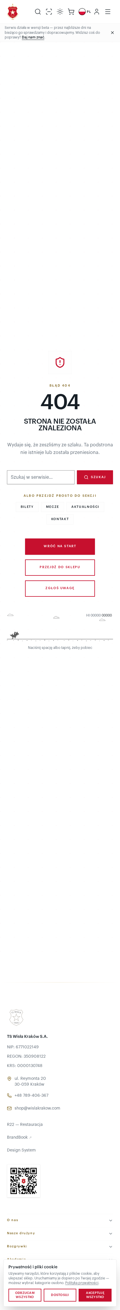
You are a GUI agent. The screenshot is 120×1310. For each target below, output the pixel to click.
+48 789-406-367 (31, 1096)
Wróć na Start (60, 546)
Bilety (27, 506)
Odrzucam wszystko (25, 1295)
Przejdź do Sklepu (60, 567)
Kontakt (60, 519)
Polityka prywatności (81, 1283)
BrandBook (19, 1137)
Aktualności (85, 506)
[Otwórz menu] (108, 11)
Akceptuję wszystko (95, 1295)
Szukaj (98, 477)
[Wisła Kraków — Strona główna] (12, 11)
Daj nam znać (33, 37)
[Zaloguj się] (96, 11)
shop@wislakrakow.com (37, 1108)
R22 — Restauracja (25, 1125)
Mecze (52, 506)
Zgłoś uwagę (60, 588)
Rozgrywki (17, 1246)
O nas (12, 1220)
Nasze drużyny (21, 1233)
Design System (21, 1150)
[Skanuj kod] (49, 11)
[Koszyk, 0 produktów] (71, 11)
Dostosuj (60, 1295)
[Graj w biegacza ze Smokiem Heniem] (60, 628)
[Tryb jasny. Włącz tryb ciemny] (60, 11)
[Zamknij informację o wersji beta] (112, 32)
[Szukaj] (38, 11)
